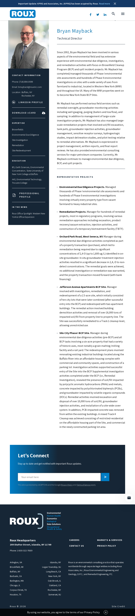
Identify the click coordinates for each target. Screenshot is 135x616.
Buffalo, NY (27, 92)
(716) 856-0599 (26, 81)
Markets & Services (109, 540)
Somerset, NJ (54, 594)
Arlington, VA (16, 562)
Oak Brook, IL (54, 580)
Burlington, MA (17, 580)
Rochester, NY (28, 95)
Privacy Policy (67, 485)
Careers (74, 540)
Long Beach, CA (53, 571)
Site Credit (118, 606)
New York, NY (54, 576)
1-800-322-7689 (24, 550)
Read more (104, 3)
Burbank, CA (16, 576)
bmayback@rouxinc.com (30, 86)
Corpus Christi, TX (18, 589)
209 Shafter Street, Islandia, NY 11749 (30, 544)
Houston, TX (15, 594)
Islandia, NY (55, 562)
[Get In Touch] (129, 498)
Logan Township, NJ (51, 566)
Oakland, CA (55, 585)
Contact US (76, 545)
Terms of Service (84, 485)
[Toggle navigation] (123, 13)
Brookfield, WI (16, 566)
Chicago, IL (15, 585)
